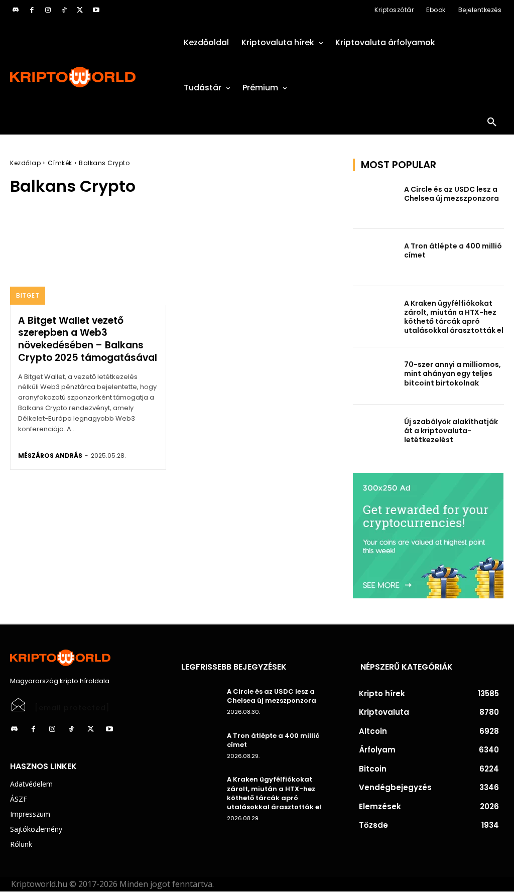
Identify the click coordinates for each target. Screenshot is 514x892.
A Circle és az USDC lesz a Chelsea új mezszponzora (451, 193)
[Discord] (15, 10)
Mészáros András (50, 455)
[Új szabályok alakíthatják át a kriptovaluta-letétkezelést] (375, 433)
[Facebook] (31, 10)
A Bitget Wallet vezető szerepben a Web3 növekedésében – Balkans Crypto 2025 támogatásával (87, 339)
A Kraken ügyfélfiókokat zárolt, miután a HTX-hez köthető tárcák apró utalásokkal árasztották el (453, 317)
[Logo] (85, 77)
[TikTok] (63, 10)
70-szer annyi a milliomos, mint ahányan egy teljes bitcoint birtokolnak (452, 373)
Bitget (27, 295)
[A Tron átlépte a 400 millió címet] (375, 257)
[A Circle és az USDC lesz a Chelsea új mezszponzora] (375, 200)
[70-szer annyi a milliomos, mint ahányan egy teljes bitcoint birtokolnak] (375, 376)
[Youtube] (95, 10)
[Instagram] (47, 10)
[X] (79, 10)
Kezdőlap (25, 163)
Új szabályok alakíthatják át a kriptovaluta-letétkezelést (451, 431)
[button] (492, 122)
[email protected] (72, 708)
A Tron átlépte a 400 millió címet (453, 250)
